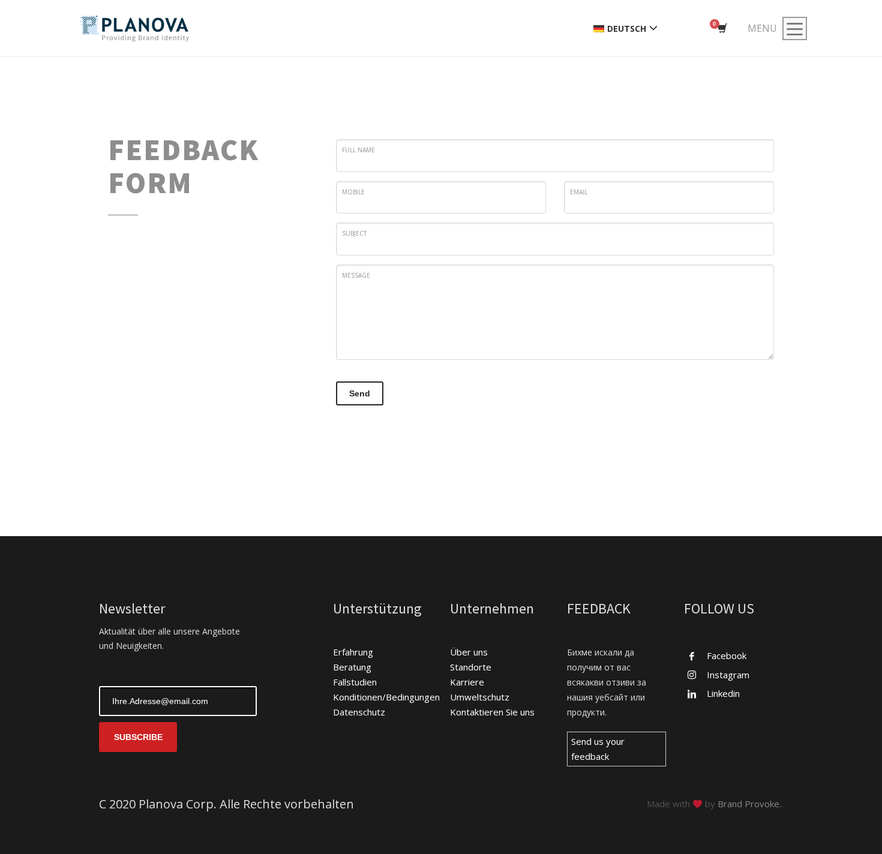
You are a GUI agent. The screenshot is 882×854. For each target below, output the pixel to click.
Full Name (358, 150)
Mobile (353, 192)
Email (578, 192)
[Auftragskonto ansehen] (721, 29)
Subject (354, 233)
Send (359, 393)
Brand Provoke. (749, 804)
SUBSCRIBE (138, 737)
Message (356, 275)
